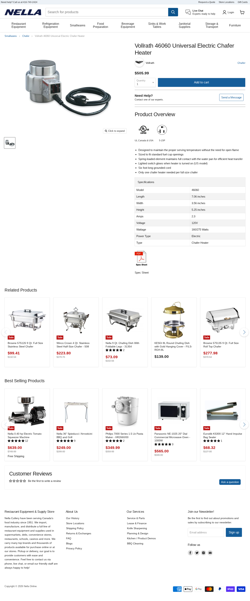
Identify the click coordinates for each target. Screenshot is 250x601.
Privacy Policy (74, 548)
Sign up (234, 532)
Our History (72, 518)
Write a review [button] (207, 482)
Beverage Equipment (128, 25)
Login (231, 12)
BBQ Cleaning (135, 543)
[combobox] (107, 12)
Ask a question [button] (230, 482)
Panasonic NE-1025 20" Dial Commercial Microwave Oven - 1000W (172, 437)
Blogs (69, 543)
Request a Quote (206, 2)
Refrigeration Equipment (50, 25)
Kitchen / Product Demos (141, 538)
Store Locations (226, 2)
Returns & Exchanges (78, 533)
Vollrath (150, 62)
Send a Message (231, 97)
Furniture (235, 25)
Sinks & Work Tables (157, 25)
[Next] (244, 332)
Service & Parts (136, 518)
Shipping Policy (75, 528)
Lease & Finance (137, 523)
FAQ (68, 538)
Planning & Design (137, 533)
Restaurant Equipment (19, 25)
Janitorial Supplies (185, 25)
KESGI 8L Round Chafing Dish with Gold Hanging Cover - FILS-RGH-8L (173, 346)
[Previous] (5, 332)
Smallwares (77, 25)
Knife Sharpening (137, 528)
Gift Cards (243, 2)
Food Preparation (100, 25)
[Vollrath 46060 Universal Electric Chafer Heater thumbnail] (9, 143)
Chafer (25, 36)
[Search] (173, 12)
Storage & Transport (211, 25)
